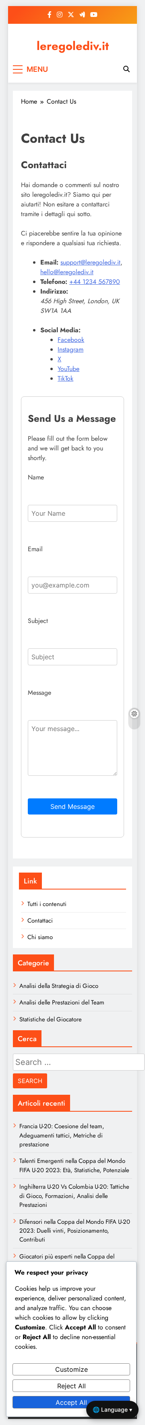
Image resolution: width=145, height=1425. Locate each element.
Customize (71, 1369)
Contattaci (40, 920)
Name (36, 477)
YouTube (68, 368)
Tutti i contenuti (46, 904)
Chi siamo (40, 937)
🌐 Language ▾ (112, 1409)
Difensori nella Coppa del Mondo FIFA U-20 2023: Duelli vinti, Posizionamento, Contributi (74, 1230)
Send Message (72, 806)
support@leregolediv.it (90, 262)
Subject (38, 620)
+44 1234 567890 (94, 281)
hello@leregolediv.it (66, 272)
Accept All (71, 1402)
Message (39, 692)
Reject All (71, 1386)
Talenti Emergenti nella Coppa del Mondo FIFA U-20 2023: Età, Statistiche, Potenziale (74, 1165)
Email (35, 549)
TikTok (65, 378)
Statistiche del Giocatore (50, 1019)
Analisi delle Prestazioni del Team (61, 1002)
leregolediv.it (73, 46)
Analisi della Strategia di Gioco (58, 985)
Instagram (70, 349)
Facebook (71, 339)
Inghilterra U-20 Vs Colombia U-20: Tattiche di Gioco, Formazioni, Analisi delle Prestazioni (74, 1195)
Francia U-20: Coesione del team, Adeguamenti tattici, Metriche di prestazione (61, 1135)
